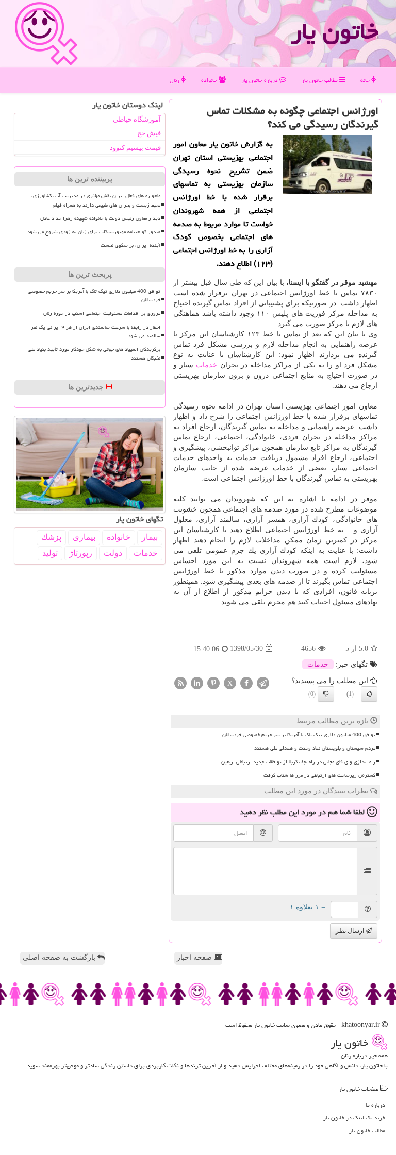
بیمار (150, 537)
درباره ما (375, 1104)
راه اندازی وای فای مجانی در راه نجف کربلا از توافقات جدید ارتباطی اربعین (298, 762)
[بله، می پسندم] (369, 694)
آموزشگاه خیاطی (137, 119)
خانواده (210, 80)
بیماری (84, 537)
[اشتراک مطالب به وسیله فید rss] (180, 682)
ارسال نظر (351, 931)
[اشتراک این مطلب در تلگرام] (263, 682)
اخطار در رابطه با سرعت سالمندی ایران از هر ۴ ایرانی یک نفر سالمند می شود (95, 331)
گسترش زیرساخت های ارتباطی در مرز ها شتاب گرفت (319, 775)
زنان (175, 80)
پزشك (51, 537)
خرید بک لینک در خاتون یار (354, 1117)
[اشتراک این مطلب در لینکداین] (197, 682)
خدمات (206, 365)
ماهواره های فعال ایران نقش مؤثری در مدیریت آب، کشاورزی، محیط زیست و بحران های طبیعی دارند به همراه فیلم (95, 200)
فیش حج (149, 133)
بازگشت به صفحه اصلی (60, 957)
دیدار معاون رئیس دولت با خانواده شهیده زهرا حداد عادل (100, 218)
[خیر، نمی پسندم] (326, 694)
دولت (113, 553)
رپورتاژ (80, 553)
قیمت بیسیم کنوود (135, 147)
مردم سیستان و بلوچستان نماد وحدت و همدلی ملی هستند (314, 748)
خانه (365, 80)
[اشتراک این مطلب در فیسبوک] (246, 682)
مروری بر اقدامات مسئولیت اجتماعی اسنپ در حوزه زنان (101, 313)
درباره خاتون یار (260, 80)
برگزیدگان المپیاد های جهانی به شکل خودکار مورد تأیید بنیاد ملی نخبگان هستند (94, 353)
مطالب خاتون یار (320, 80)
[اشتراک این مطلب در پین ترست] (213, 682)
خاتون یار (334, 31)
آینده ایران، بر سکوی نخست (130, 245)
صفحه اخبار (195, 957)
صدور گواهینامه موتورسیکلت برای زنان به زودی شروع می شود (93, 232)
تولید (50, 553)
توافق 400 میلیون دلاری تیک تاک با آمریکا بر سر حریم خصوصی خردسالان (298, 734)
